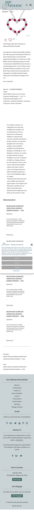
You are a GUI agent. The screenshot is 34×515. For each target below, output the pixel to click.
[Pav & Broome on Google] (11, 423)
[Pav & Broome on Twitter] (15, 423)
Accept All (17, 258)
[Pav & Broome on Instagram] (27, 423)
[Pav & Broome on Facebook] (7, 423)
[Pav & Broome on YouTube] (19, 423)
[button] (31, 244)
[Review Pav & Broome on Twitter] (21, 455)
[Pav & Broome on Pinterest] (23, 423)
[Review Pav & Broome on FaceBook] (12, 455)
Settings (17, 267)
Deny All (17, 263)
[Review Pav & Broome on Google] (16, 455)
